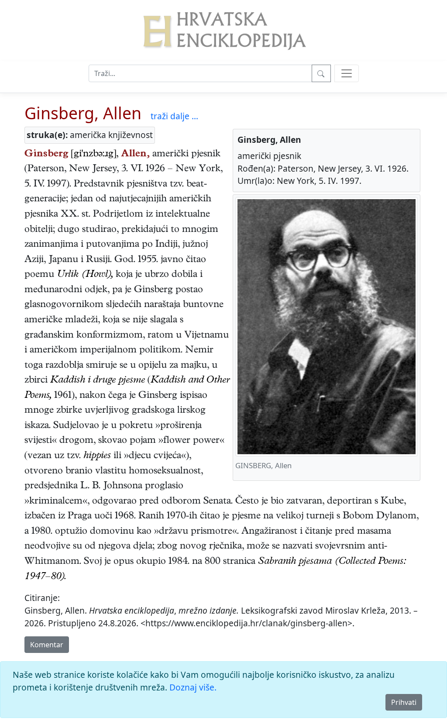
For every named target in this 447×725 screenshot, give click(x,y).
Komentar (46, 644)
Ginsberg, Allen (82, 113)
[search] (346, 73)
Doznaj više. (193, 687)
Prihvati (403, 702)
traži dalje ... (174, 116)
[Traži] (321, 73)
